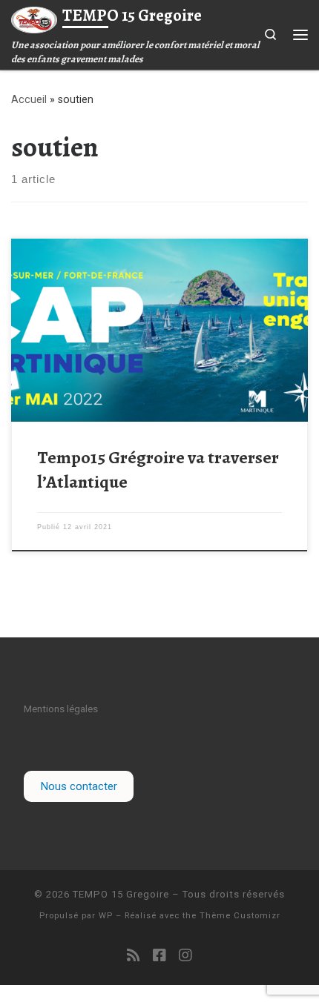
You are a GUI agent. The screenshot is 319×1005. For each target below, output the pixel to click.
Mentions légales (61, 708)
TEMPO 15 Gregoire (121, 894)
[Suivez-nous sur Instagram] (185, 955)
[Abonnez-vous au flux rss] (133, 955)
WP (106, 916)
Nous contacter (78, 786)
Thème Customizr (240, 916)
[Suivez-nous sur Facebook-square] (159, 955)
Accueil (29, 99)
